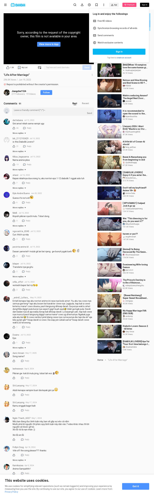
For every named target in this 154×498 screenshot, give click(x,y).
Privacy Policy (11, 492)
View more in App (49, 44)
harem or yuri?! (130, 234)
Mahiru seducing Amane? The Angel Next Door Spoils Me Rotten (135, 97)
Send (86, 67)
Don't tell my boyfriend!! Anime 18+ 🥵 (134, 189)
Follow (46, 92)
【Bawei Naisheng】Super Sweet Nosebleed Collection (134, 296)
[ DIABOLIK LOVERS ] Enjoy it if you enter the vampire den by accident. (135, 173)
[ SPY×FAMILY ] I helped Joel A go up (134, 204)
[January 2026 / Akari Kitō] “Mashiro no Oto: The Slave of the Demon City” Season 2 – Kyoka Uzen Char (134, 127)
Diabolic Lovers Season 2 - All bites (135, 327)
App (115, 5)
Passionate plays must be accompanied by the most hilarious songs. (134, 50)
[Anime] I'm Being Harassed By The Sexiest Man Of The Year (135, 250)
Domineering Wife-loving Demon (135, 266)
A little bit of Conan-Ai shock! (134, 143)
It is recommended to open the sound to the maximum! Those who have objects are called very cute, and (134, 112)
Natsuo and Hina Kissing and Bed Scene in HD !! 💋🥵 (135, 81)
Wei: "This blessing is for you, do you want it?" (135, 219)
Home (100, 360)
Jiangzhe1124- (19, 91)
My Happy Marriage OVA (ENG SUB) (134, 312)
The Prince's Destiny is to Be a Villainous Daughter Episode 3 (134, 281)
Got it (135, 486)
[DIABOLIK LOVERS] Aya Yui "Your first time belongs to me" (136, 343)
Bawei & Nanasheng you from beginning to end (134, 158)
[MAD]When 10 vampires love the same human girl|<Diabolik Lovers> (135, 66)
